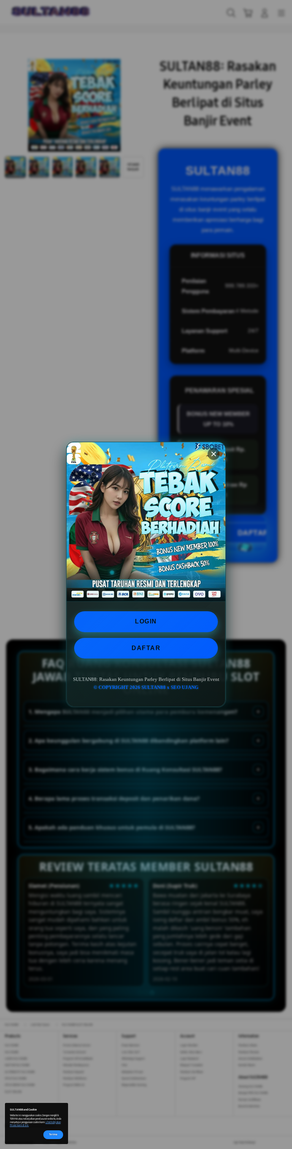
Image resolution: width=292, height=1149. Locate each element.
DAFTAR (146, 648)
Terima (53, 1134)
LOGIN (146, 621)
